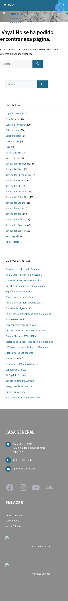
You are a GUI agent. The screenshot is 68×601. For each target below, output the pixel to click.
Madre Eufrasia (13, 152)
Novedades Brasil (14, 169)
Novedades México (15, 219)
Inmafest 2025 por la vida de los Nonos (25, 330)
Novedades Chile (14, 186)
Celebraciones (12, 130)
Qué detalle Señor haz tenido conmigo (25, 286)
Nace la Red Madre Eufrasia (19, 380)
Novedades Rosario (15, 225)
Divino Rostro (12, 141)
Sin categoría (12, 236)
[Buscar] (37, 64)
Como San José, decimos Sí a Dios (23, 280)
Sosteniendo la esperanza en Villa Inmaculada (29, 341)
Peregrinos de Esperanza (18, 386)
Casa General (12, 119)
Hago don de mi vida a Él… (19, 291)
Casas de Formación (16, 124)
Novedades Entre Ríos (16, 197)
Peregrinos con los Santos (19, 297)
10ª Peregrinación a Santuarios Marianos (26, 347)
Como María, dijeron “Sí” (18, 308)
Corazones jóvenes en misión (20, 325)
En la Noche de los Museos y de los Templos (28, 313)
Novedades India (14, 208)
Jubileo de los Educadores (19, 352)
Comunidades (12, 520)
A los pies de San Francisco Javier (22, 397)
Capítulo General (14, 113)
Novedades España (15, 202)
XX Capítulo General (15, 375)
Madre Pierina (12, 158)
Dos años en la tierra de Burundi (22, 269)
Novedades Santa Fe (15, 230)
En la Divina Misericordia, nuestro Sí (23, 274)
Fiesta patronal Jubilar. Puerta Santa (24, 302)
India (8, 147)
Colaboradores (13, 135)
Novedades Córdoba (16, 191)
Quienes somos (13, 515)
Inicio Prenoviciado (15, 392)
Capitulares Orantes (15, 369)
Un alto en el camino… (17, 319)
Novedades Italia (14, 213)
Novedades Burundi (15, 180)
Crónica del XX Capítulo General (21, 364)
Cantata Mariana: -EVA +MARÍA (21, 336)
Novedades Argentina (16, 163)
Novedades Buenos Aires (18, 174)
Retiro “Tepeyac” (14, 358)
